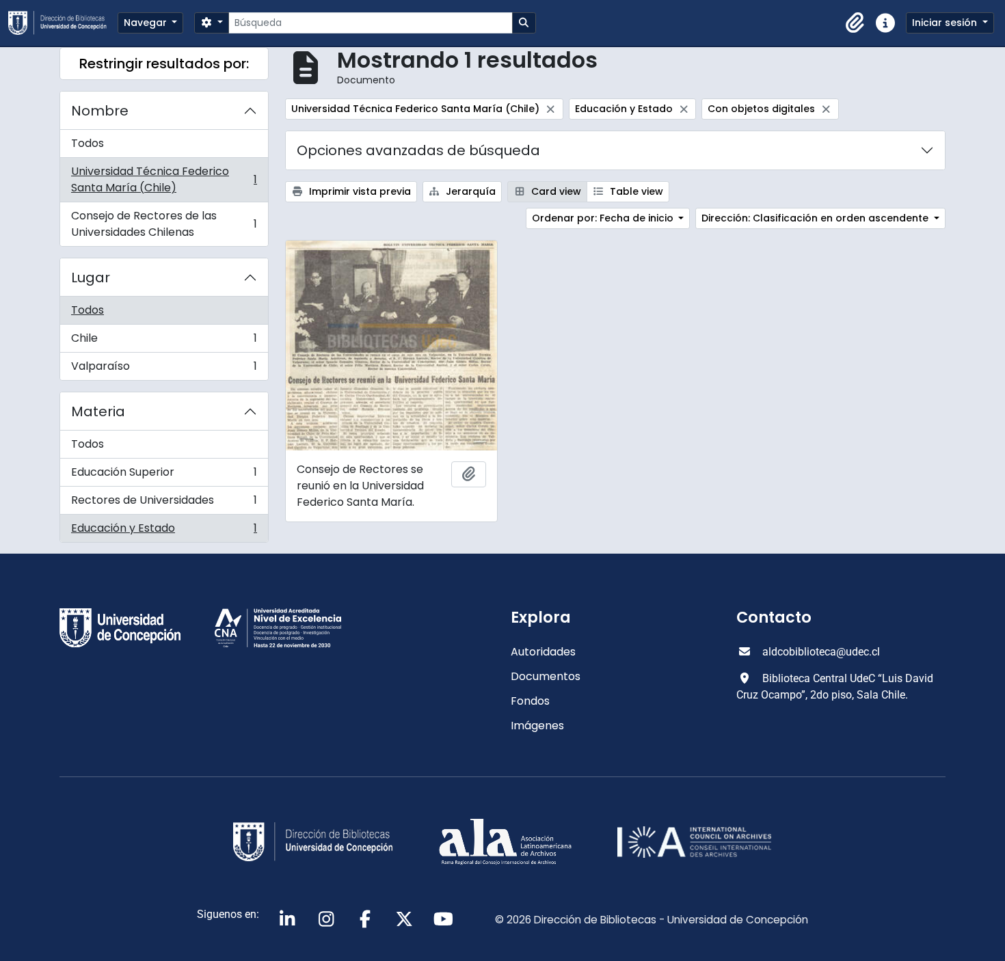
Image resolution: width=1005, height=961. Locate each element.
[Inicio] (63, 22)
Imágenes (537, 725)
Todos (87, 143)
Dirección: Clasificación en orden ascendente (816, 218)
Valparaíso (163, 369)
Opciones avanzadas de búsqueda (418, 150)
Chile (163, 341)
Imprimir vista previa (358, 191)
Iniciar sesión (946, 22)
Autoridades (543, 652)
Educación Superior (163, 475)
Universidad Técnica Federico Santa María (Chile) (163, 179)
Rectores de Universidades (163, 503)
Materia (98, 411)
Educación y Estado (163, 531)
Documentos (545, 676)
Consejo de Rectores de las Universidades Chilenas (163, 224)
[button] (855, 23)
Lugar (90, 277)
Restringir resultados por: (164, 63)
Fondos (530, 701)
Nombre (100, 110)
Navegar (147, 22)
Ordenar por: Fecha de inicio (604, 218)
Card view (554, 191)
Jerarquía (469, 191)
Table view (635, 191)
